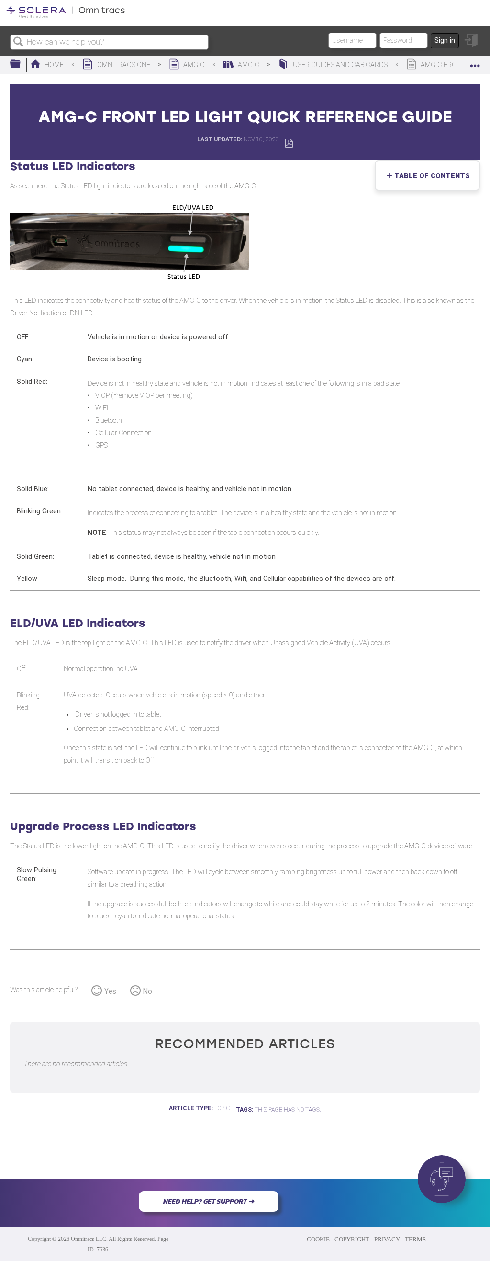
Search (18, 42)
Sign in (444, 40)
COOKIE (318, 1239)
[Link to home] (65, 16)
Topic (222, 1108)
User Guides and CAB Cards (340, 65)
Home (54, 65)
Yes (110, 991)
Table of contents (430, 176)
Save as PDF (289, 143)
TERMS (415, 1239)
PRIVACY (387, 1239)
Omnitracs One (123, 65)
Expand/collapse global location (475, 62)
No (147, 991)
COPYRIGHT (351, 1239)
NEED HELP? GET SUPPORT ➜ (208, 1201)
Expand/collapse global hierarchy (21, 64)
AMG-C (194, 65)
